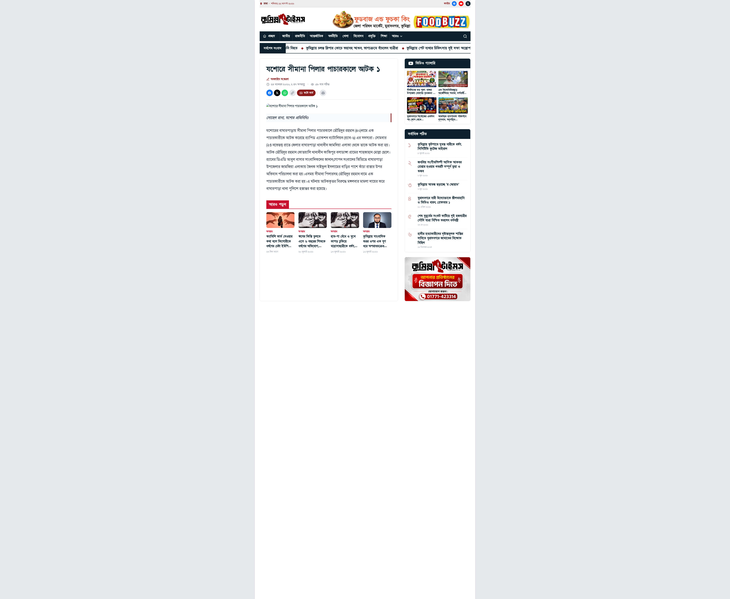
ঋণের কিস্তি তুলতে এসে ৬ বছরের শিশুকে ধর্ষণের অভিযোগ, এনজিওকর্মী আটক (311, 241)
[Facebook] (454, 3)
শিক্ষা (384, 36)
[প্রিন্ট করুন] (323, 93)
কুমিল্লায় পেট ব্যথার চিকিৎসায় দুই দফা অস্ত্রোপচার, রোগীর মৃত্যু (419, 48)
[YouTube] (461, 3)
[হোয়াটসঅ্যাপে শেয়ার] (285, 93)
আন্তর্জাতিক (316, 36)
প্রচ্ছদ (271, 36)
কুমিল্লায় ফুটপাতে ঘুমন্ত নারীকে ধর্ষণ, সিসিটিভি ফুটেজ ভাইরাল (440, 146)
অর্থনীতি (333, 36)
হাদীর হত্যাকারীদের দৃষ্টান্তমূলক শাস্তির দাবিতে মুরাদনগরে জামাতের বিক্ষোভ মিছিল (440, 238)
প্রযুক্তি (372, 36)
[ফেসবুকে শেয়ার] (269, 93)
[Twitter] (468, 3)
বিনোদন (358, 36)
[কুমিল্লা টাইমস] (283, 19)
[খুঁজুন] (465, 36)
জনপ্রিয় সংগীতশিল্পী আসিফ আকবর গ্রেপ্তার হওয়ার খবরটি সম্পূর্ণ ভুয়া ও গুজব (440, 166)
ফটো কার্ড (308, 92)
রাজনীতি (300, 36)
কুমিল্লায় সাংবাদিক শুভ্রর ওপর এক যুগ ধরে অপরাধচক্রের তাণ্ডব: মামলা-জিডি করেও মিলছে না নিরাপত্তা (374, 241)
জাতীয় (286, 36)
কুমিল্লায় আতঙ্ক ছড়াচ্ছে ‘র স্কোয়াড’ (438, 184)
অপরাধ (269, 231)
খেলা (345, 36)
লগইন (447, 3)
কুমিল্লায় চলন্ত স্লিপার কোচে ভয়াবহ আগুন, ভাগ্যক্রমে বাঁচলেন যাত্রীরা (321, 48)
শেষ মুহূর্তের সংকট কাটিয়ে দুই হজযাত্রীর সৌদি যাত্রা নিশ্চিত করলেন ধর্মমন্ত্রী (442, 218)
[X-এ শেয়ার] (277, 93)
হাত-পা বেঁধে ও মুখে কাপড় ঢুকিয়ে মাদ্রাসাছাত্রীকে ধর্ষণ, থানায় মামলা (343, 241)
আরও (395, 36)
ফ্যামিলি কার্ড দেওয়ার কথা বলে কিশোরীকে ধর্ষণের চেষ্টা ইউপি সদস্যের (279, 241)
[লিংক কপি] (292, 93)
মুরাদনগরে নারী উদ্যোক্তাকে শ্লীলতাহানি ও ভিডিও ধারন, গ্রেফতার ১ (441, 200)
